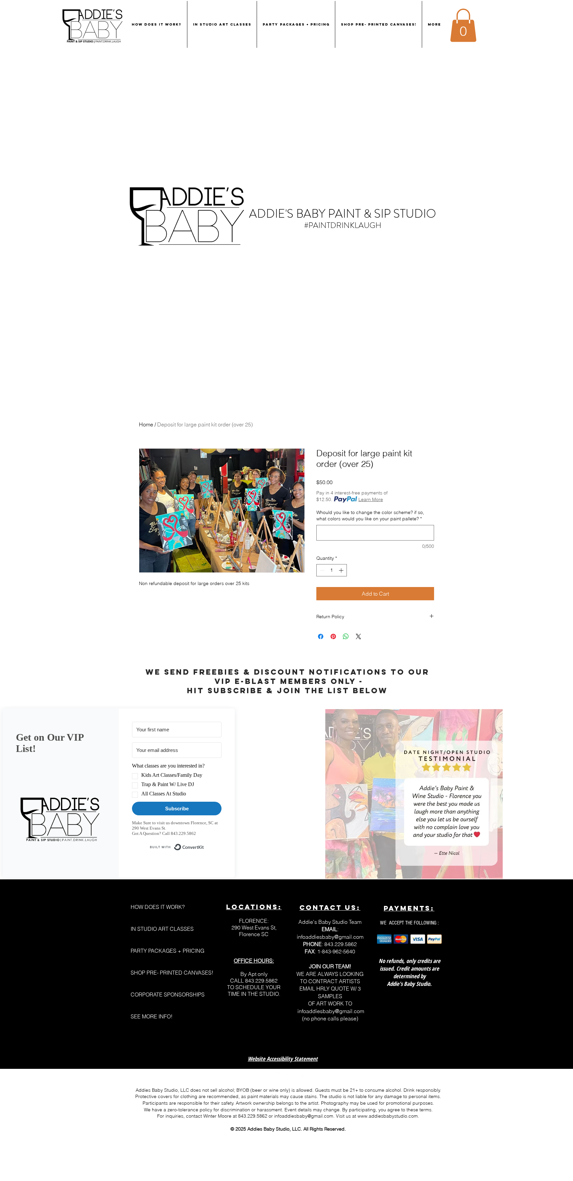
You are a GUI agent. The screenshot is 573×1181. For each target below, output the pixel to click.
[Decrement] (321, 570)
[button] (463, 25)
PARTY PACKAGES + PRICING (164, 950)
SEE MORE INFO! (151, 1016)
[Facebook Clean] (264, 1075)
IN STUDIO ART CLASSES (162, 928)
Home (146, 424)
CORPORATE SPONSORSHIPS (164, 994)
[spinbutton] (332, 570)
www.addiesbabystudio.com (387, 1116)
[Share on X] (358, 636)
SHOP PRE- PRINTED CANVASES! (164, 972)
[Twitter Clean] (289, 1075)
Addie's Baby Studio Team (329, 922)
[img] (384, 939)
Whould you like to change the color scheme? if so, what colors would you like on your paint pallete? (370, 515)
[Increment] (342, 570)
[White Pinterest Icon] (301, 1075)
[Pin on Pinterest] (333, 636)
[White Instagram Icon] (276, 1075)
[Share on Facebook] (321, 636)
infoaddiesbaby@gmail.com (330, 936)
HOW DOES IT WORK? (158, 907)
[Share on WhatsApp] (346, 636)
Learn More (370, 499)
